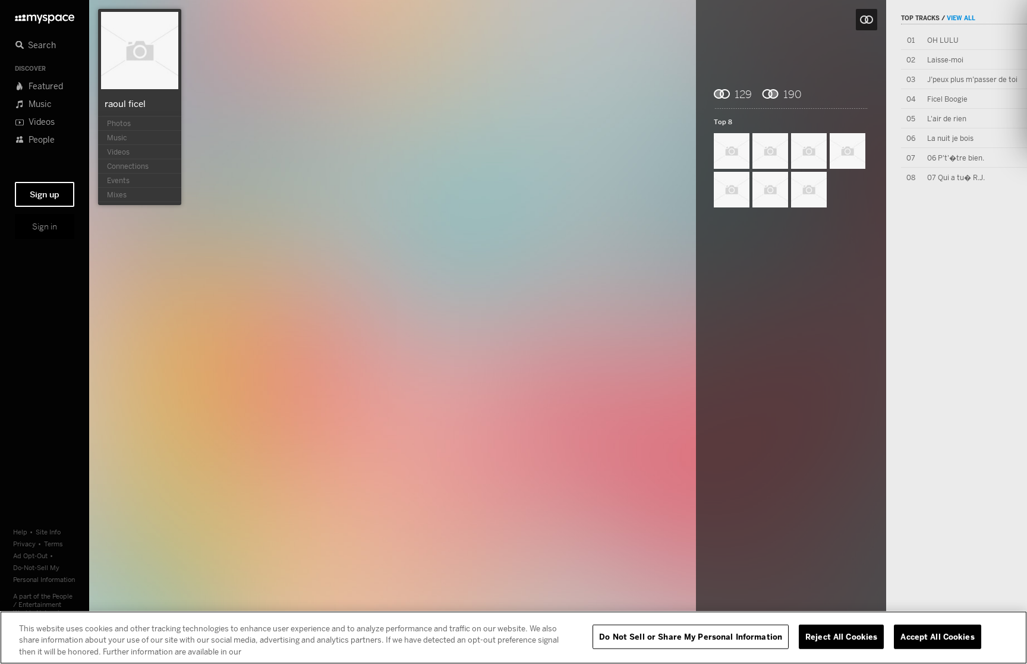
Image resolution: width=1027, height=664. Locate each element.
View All (961, 18)
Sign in (44, 226)
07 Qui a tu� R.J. (956, 177)
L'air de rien (946, 119)
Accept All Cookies (937, 636)
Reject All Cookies (841, 636)
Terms (53, 543)
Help (20, 531)
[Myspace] (44, 16)
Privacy (24, 543)
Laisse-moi (945, 60)
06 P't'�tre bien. (955, 158)
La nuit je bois (950, 138)
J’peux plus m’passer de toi (972, 79)
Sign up (44, 194)
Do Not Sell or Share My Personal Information (690, 636)
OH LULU (943, 40)
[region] (513, 637)
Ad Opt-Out (30, 555)
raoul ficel (125, 103)
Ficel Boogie (947, 99)
